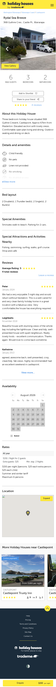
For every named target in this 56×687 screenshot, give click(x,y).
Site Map (28, 632)
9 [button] (13, 415)
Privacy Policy (28, 628)
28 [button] (37, 424)
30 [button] (13, 429)
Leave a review (46, 275)
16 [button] (13, 419)
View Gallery (10, 66)
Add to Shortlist (26, 93)
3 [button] (18, 410)
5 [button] (28, 410)
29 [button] (42, 424)
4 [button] (23, 410)
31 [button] (18, 429)
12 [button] (28, 415)
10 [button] (18, 415)
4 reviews (37, 105)
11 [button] (23, 415)
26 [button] (28, 424)
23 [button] (13, 424)
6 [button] (32, 410)
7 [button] (37, 410)
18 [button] (23, 419)
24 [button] (18, 424)
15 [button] (42, 415)
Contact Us (28, 636)
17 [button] (18, 419)
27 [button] (33, 424)
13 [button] (33, 415)
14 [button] (38, 415)
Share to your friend (26, 99)
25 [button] (23, 424)
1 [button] (42, 405)
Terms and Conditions (28, 624)
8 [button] (42, 410)
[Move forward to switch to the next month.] (42, 395)
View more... (28, 372)
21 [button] (38, 419)
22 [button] (42, 419)
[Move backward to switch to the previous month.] (13, 395)
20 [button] (33, 419)
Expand (46, 498)
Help (28, 616)
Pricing (28, 620)
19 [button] (28, 419)
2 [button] (13, 410)
